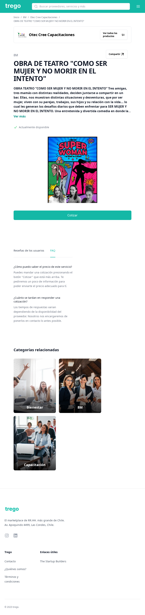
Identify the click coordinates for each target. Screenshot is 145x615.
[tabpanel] (43, 294)
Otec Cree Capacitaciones (43, 17)
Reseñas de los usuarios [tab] (29, 250)
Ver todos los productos (110, 35)
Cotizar (72, 215)
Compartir (114, 54)
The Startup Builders (53, 561)
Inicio (16, 17)
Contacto (10, 561)
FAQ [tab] (52, 250)
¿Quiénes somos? (15, 569)
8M (24, 17)
